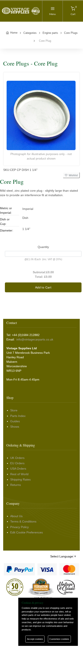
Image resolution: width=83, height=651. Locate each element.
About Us (16, 516)
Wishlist (72, 175)
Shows (14, 426)
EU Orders (17, 463)
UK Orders (17, 458)
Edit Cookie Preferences (26, 532)
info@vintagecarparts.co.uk (34, 339)
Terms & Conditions (23, 521)
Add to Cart (43, 287)
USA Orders (18, 468)
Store (13, 410)
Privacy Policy (19, 527)
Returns (15, 485)
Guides (15, 421)
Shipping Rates (20, 479)
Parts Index (18, 416)
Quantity (43, 247)
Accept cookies (35, 639)
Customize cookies (59, 639)
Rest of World (19, 474)
